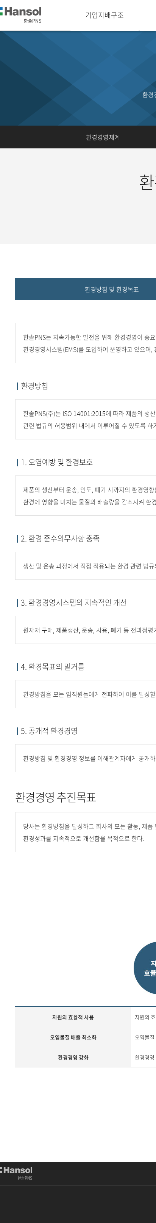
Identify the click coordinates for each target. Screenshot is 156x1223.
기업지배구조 (104, 15)
